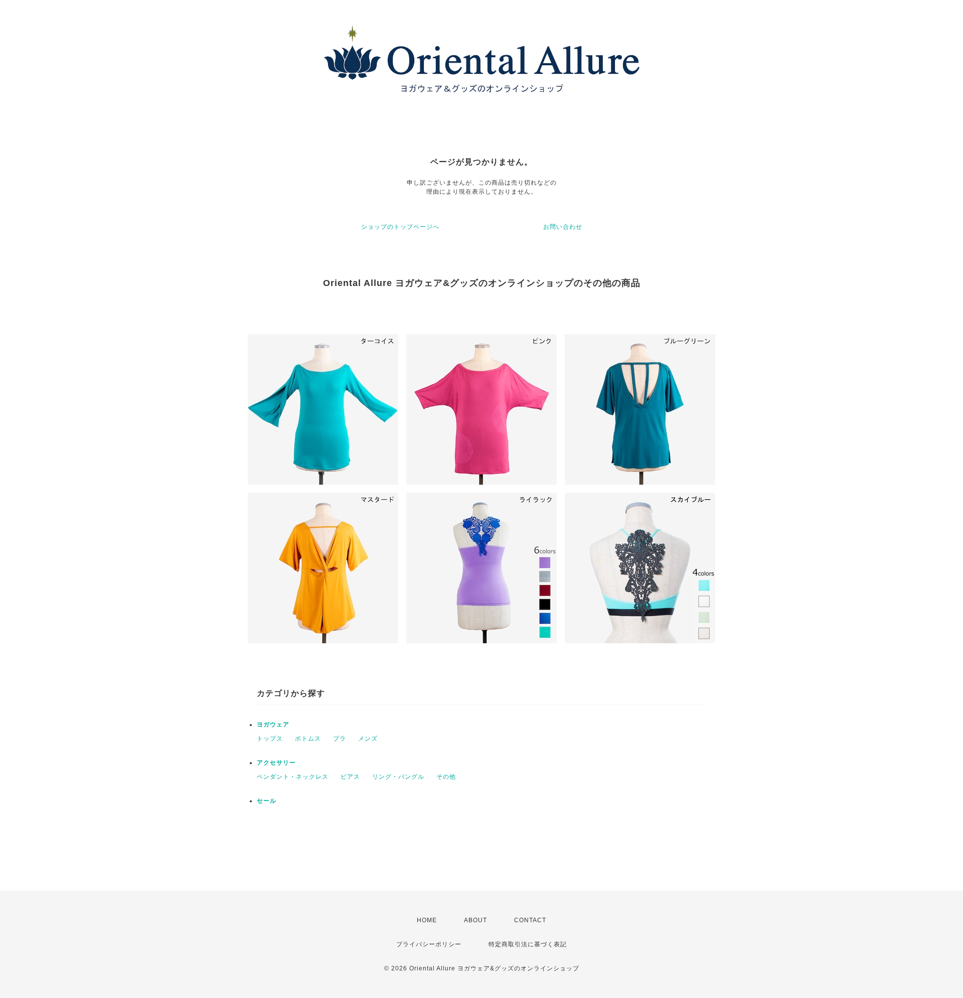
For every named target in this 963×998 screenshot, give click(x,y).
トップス (270, 738)
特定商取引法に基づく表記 (528, 944)
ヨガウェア (273, 724)
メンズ (368, 738)
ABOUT (475, 920)
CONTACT (530, 920)
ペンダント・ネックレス (293, 776)
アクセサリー (276, 762)
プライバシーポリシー (428, 944)
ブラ (339, 738)
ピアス (350, 776)
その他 (446, 776)
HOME (427, 920)
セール (266, 800)
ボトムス (308, 738)
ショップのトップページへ (400, 226)
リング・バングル (398, 776)
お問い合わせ (562, 226)
